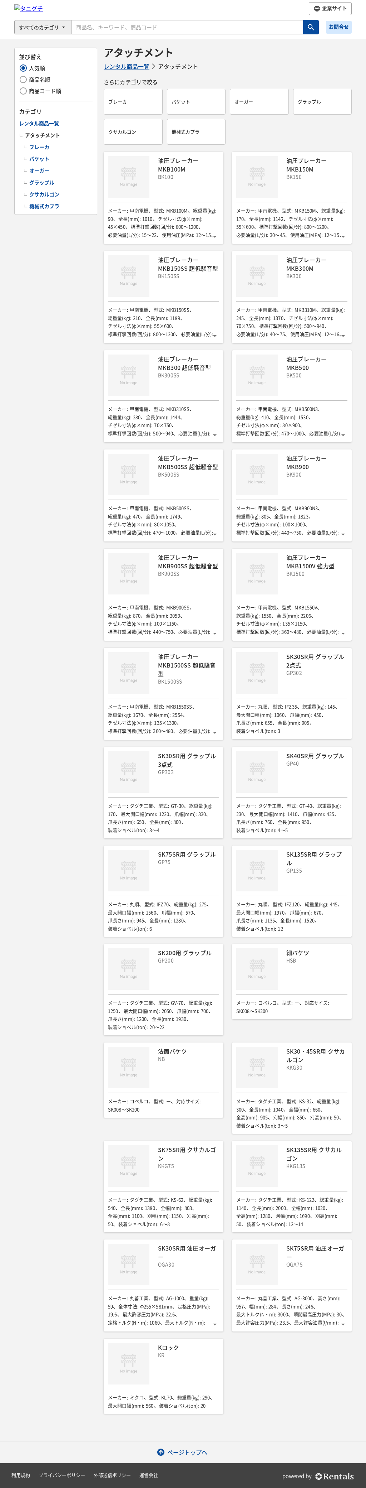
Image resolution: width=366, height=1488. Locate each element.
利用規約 (20, 1475)
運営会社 (148, 1475)
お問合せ (339, 26)
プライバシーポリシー (62, 1475)
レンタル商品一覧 (126, 66)
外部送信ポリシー (112, 1475)
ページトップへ (187, 1452)
